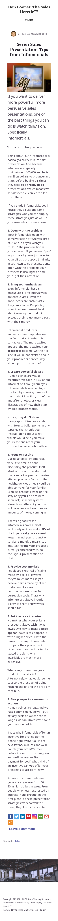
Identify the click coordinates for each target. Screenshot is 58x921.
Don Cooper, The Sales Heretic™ (29, 9)
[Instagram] (34, 816)
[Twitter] (16, 816)
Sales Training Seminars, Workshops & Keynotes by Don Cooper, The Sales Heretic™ (27, 903)
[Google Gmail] (46, 816)
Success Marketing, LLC (27, 909)
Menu (29, 19)
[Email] (40, 816)
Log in (43, 909)
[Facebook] (10, 816)
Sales (17, 841)
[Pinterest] (28, 816)
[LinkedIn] (22, 816)
